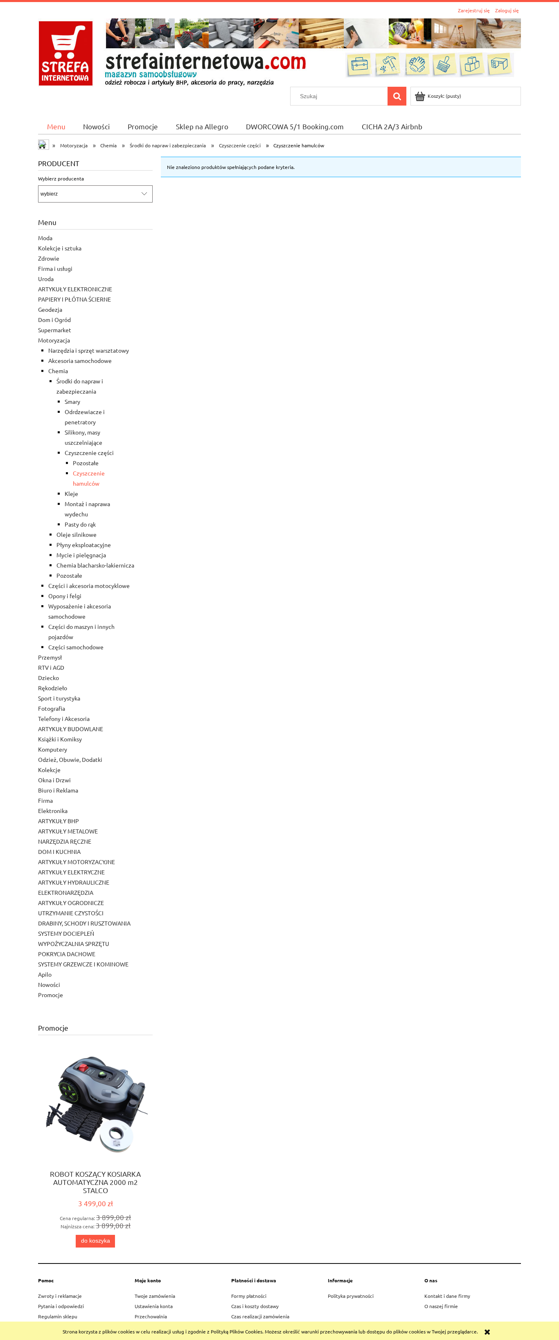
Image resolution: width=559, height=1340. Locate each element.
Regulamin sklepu (57, 1316)
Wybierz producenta (61, 178)
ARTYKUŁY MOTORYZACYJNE (76, 861)
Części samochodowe (76, 647)
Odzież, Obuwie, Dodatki (70, 759)
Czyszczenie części (89, 452)
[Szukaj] (397, 96)
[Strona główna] (279, 51)
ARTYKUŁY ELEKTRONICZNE (75, 289)
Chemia (58, 370)
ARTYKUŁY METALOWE (68, 831)
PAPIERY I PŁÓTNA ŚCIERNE (74, 299)
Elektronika (53, 810)
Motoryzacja (54, 340)
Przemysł (50, 657)
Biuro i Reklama (58, 790)
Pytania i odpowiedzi (61, 1306)
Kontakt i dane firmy (447, 1296)
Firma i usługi (55, 268)
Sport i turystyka (59, 698)
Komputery (52, 749)
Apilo (45, 974)
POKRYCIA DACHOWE (66, 953)
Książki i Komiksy (60, 739)
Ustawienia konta (154, 1306)
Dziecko (48, 677)
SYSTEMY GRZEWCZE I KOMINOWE (83, 964)
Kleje (71, 493)
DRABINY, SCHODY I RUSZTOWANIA (84, 923)
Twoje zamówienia (155, 1296)
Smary (72, 401)
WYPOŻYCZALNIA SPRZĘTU (73, 943)
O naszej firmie (441, 1306)
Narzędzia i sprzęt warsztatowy (88, 350)
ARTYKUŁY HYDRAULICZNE (73, 882)
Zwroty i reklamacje (60, 1296)
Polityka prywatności (351, 1296)
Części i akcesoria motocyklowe (89, 585)
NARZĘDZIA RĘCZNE (64, 841)
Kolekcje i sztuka (59, 248)
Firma (45, 800)
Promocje (50, 994)
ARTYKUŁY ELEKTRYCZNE (71, 872)
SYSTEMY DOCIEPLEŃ (66, 933)
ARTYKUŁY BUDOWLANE (70, 728)
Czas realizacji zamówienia (260, 1316)
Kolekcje (49, 769)
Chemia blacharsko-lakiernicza (95, 565)
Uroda (46, 278)
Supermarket (54, 329)
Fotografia (51, 708)
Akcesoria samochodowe (80, 360)
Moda (45, 237)
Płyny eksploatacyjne (83, 544)
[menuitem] (56, 126)
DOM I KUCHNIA (59, 851)
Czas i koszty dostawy (255, 1306)
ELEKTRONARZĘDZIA (65, 892)
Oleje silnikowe (76, 534)
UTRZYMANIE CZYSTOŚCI (71, 913)
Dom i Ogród (54, 319)
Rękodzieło (52, 687)
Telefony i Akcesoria (64, 718)
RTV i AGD (51, 667)
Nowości (49, 984)
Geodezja (50, 309)
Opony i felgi (64, 595)
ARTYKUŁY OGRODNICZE (71, 902)
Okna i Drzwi (54, 780)
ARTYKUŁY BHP (58, 820)
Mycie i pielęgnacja (81, 555)
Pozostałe (86, 462)
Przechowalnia (151, 1316)
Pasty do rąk (80, 524)
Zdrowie (48, 258)
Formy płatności (248, 1296)
